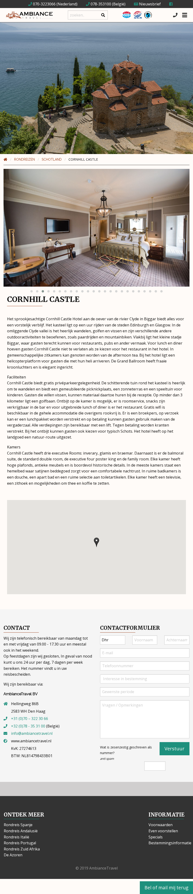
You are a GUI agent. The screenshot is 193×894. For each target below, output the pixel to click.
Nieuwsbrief (149, 4)
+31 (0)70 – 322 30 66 (29, 718)
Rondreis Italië (16, 837)
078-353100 (100, 4)
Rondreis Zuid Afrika (22, 849)
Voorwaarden (161, 824)
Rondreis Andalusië (21, 830)
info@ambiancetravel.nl (31, 733)
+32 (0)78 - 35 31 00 (28, 726)
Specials (156, 837)
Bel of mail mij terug (166, 887)
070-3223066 (44, 4)
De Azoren (13, 854)
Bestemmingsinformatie (170, 842)
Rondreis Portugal (20, 842)
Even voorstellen (163, 830)
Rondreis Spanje (18, 824)
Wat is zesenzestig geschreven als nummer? (126, 753)
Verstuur (175, 748)
